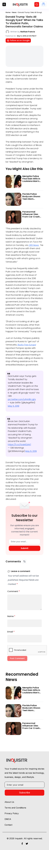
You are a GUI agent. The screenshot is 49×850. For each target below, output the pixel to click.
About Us (9, 802)
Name (11, 616)
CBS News (33, 245)
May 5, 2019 (13, 405)
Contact (8, 825)
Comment (13, 591)
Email (11, 631)
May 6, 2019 (31, 451)
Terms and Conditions (15, 807)
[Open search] (36, 4)
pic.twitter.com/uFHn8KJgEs (22, 399)
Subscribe (24, 792)
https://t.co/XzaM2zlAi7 (19, 444)
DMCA (8, 819)
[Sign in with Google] (43, 4)
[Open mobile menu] (4, 4)
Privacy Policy (12, 813)
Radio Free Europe (26, 344)
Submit (24, 548)
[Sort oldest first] (24, 561)
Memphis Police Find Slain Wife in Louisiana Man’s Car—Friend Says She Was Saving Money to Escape (31, 182)
